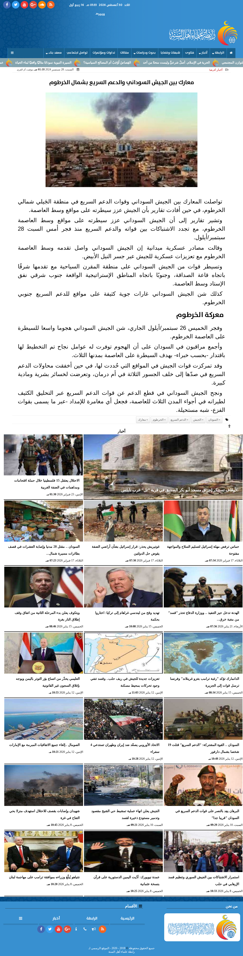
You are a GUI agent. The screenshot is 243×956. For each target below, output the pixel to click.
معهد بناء (55, 52)
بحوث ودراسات (146, 52)
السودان (213, 419)
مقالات (124, 52)
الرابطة (219, 52)
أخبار (204, 52)
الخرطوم (158, 419)
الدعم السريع (178, 419)
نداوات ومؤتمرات (104, 52)
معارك (142, 419)
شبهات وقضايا (170, 52)
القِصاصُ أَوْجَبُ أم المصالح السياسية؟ (135, 62)
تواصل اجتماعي (77, 52)
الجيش (197, 419)
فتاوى (189, 52)
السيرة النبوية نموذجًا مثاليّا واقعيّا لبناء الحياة (71, 62)
